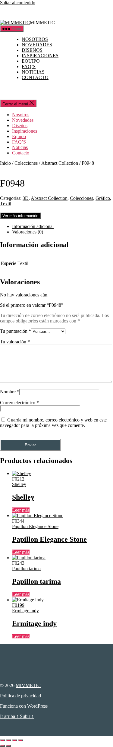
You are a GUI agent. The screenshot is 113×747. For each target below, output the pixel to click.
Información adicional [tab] (33, 226)
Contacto (35, 77)
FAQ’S (29, 66)
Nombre (9, 391)
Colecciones (26, 163)
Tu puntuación (15, 331)
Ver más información (20, 215)
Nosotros (35, 39)
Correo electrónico (19, 402)
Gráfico (103, 198)
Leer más (21, 510)
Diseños (32, 50)
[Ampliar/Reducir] (2, 740)
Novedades (37, 44)
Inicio (5, 163)
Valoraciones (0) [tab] (27, 231)
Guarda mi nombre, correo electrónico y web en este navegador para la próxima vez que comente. (53, 422)
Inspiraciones (40, 55)
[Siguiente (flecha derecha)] (8, 746)
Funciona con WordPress (24, 706)
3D (26, 198)
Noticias (33, 71)
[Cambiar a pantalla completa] (8, 740)
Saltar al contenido (17, 2)
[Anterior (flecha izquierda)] (2, 746)
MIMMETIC (28, 685)
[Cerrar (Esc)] (20, 740)
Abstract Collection (59, 163)
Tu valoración (15, 341)
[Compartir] (14, 740)
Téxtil (5, 203)
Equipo (31, 61)
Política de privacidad (20, 695)
